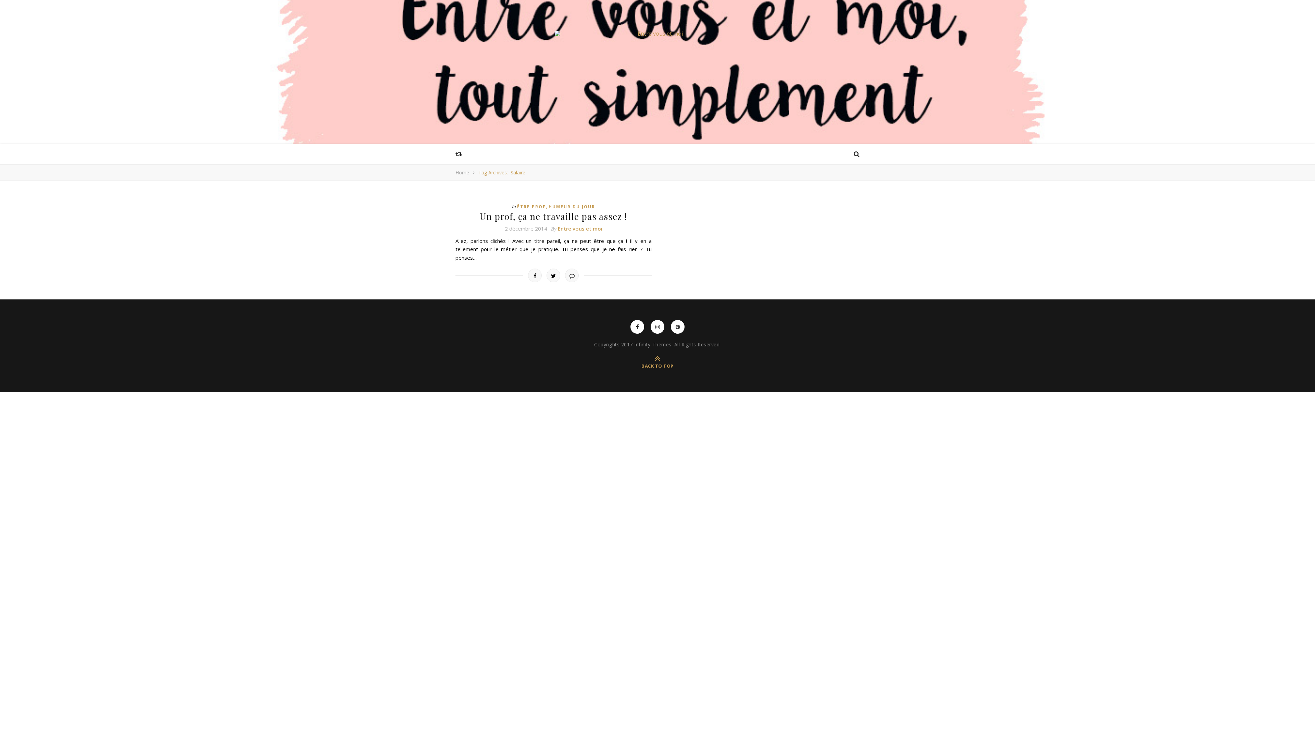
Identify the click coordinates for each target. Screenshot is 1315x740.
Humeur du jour (572, 207)
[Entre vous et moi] (657, 33)
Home (462, 172)
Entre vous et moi (580, 228)
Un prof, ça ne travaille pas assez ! (553, 216)
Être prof (531, 207)
